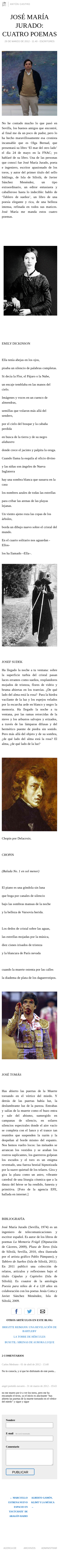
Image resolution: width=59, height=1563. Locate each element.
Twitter (29, 1311)
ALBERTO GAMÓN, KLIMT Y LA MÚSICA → (42, 1502)
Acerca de (9, 1548)
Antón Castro (20, 4)
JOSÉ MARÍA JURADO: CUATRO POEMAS (29, 25)
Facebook (16, 1311)
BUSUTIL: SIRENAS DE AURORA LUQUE (29, 1342)
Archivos (29, 1548)
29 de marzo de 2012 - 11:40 (21, 41)
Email (42, 1311)
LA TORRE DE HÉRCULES (29, 1336)
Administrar (49, 1548)
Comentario (12, 1446)
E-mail (18, 1433)
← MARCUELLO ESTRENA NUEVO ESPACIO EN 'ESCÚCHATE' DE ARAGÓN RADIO (18, 1507)
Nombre (10, 1420)
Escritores (47, 41)
